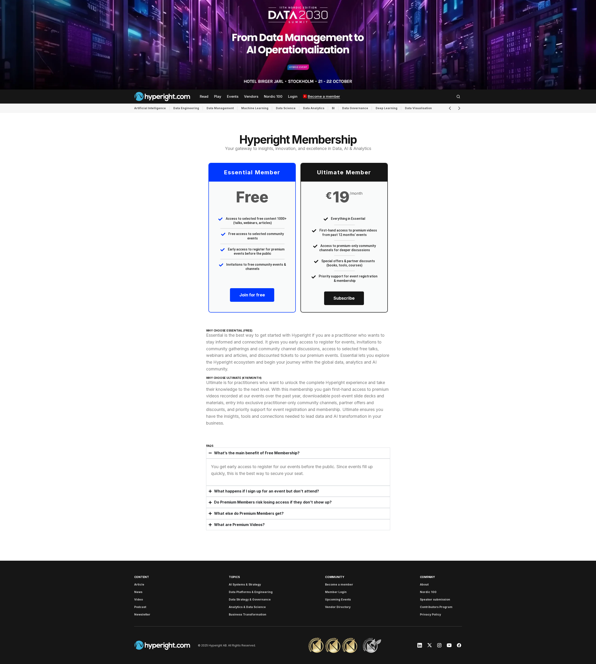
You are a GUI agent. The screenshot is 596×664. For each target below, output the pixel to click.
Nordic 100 (428, 592)
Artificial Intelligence (150, 108)
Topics (234, 577)
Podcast (140, 607)
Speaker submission (435, 599)
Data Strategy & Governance (250, 599)
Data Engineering (186, 108)
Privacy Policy (430, 614)
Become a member (339, 584)
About (424, 584)
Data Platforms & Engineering (251, 592)
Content (141, 577)
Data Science (286, 108)
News (138, 592)
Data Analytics (313, 108)
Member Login (336, 592)
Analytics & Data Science (247, 607)
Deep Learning (386, 108)
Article (139, 584)
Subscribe (344, 298)
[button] (458, 96)
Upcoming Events (338, 599)
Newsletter (142, 614)
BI (333, 108)
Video (138, 599)
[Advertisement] (298, 45)
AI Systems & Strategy (245, 584)
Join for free (252, 294)
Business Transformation (247, 614)
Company (427, 577)
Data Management (220, 108)
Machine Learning (254, 108)
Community (334, 577)
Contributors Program (436, 607)
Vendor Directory (338, 607)
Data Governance (355, 108)
